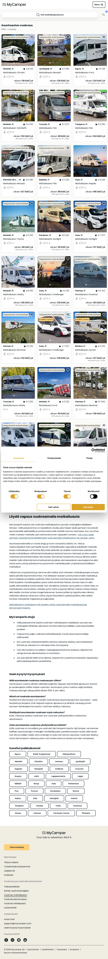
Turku (58, 805)
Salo (35, 798)
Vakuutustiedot (12, 886)
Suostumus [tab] (18, 458)
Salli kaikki (88, 507)
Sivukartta (74, 949)
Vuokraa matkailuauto (15, 895)
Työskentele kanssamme (17, 866)
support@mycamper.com (17, 923)
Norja (36, 783)
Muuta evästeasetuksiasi (15, 952)
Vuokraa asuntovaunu (15, 899)
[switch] (41, 496)
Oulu (53, 783)
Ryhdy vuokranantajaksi (16, 890)
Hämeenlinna (69, 754)
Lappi (80, 776)
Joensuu (59, 761)
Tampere (19, 805)
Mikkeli (18, 783)
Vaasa (18, 813)
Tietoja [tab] (89, 458)
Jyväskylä (80, 761)
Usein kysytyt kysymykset (17, 927)
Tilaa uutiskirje (17, 847)
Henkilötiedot (48, 949)
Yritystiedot (62, 949)
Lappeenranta (58, 776)
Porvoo (34, 791)
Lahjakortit (9, 870)
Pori (17, 791)
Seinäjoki (54, 798)
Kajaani (18, 769)
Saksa (18, 798)
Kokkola (59, 769)
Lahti (36, 776)
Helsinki (18, 761)
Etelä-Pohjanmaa (41, 754)
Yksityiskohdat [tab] (54, 458)
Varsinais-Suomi (61, 813)
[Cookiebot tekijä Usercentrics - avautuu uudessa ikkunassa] (93, 450)
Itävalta (38, 761)
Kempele (39, 769)
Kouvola (79, 769)
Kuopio (18, 776)
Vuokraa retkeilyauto (15, 903)
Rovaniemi (55, 791)
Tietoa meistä (11, 862)
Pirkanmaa (73, 783)
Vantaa (37, 813)
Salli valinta (53, 507)
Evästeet (8, 875)
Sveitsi (74, 798)
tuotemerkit (10, 907)
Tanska (39, 805)
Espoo (18, 754)
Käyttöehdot (33, 949)
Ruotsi (76, 791)
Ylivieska (86, 813)
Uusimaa (77, 805)
